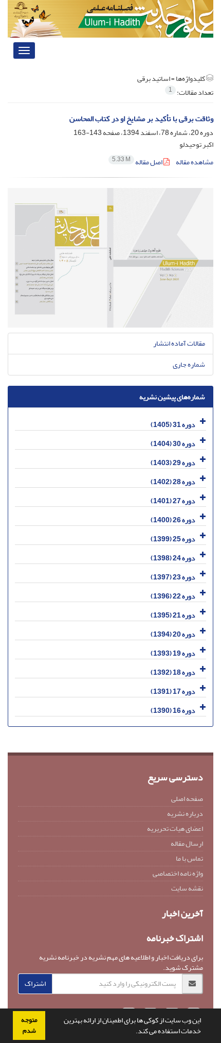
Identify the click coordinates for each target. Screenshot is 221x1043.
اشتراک (35, 983)
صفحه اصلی (187, 799)
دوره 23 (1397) (173, 577)
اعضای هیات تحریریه (175, 828)
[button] (133, 1032)
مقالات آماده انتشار (179, 343)
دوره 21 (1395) (173, 615)
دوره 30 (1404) (173, 444)
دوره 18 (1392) (173, 672)
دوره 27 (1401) (173, 501)
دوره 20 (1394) (173, 634)
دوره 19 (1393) (173, 653)
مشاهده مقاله (194, 162)
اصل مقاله (137, 162)
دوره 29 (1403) (173, 463)
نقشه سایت (187, 888)
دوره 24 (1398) (173, 558)
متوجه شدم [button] (29, 1025)
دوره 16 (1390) (173, 710)
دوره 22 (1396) (173, 596)
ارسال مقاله (187, 843)
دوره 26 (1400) (173, 520)
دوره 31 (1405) (173, 425)
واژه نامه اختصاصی (178, 873)
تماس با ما (189, 858)
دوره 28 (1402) (173, 482)
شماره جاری (189, 364)
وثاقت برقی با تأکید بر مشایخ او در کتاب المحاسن (141, 118)
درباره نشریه (185, 813)
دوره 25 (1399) (173, 539)
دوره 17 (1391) (173, 691)
